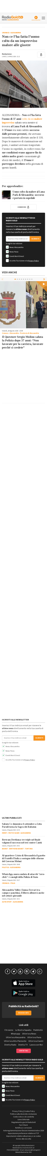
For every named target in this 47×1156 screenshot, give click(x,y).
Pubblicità (38, 1030)
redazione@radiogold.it (32, 1150)
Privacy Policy (33, 260)
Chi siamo (8, 1030)
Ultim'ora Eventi (35, 1041)
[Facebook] (7, 971)
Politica (5, 867)
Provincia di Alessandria (29, 333)
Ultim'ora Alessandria (15, 1037)
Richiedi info (23, 1013)
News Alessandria (16, 247)
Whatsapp (15, 1033)
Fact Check (23, 1125)
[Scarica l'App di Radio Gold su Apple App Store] (23, 983)
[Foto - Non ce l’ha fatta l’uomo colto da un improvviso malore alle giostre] (23, 84)
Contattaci (23, 1051)
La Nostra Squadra (23, 1030)
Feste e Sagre (13, 833)
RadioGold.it (30, 1145)
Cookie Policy (29, 1111)
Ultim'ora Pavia (34, 1037)
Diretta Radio (10, 1044)
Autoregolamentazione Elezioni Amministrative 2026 (23, 1130)
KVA (30, 1152)
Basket (5, 849)
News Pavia (13, 252)
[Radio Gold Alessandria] (12, 17)
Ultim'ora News (29, 1033)
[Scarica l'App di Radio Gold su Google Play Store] (23, 993)
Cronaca (5, 32)
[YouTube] (20, 971)
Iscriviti (35, 239)
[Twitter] (14, 971)
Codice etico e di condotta (23, 1117)
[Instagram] (26, 971)
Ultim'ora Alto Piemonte (15, 1041)
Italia (12, 883)
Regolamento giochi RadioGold (23, 1122)
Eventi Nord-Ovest (16, 256)
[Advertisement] (23, 377)
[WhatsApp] (39, 971)
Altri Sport (7, 902)
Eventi (4, 833)
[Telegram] (33, 971)
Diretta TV (23, 1044)
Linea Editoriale (24, 1119)
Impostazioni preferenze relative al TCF (23, 1133)
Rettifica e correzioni (23, 1128)
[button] (44, 279)
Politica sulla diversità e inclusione (23, 1114)
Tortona (29, 849)
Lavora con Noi (36, 1044)
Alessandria (15, 32)
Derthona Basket (16, 849)
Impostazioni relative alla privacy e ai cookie (23, 1136)
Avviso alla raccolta (23, 1139)
